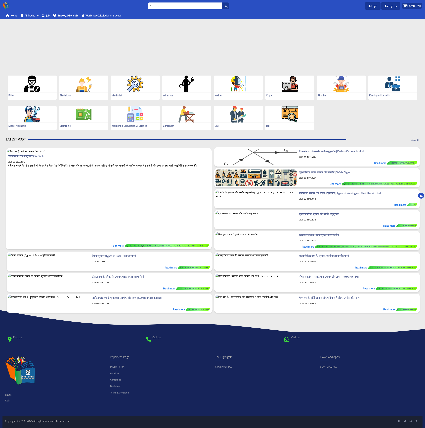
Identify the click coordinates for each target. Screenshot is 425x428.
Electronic (65, 126)
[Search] (225, 5)
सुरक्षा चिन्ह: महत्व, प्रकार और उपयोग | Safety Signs (324, 172)
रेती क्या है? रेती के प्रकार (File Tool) (25, 156)
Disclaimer (115, 386)
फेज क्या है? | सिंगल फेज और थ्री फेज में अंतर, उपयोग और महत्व (329, 298)
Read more (118, 246)
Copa (269, 95)
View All (415, 140)
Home (14, 15)
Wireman (168, 95)
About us (114, 373)
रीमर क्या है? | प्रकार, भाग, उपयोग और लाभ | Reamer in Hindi (329, 277)
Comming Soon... (223, 366)
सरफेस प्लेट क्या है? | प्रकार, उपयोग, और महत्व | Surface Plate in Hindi (127, 298)
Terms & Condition (119, 392)
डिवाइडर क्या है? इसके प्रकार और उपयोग (319, 235)
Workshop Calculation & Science (129, 126)
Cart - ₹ (414, 6)
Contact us (115, 379)
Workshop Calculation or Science (103, 15)
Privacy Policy (117, 366)
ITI (126, 246)
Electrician (65, 95)
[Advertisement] (99, 42)
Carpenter (168, 126)
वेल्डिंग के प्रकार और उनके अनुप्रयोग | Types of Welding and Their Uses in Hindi (340, 193)
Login (374, 6)
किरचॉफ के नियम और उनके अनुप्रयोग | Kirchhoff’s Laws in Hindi (331, 151)
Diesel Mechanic (17, 126)
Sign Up (392, 6)
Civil (217, 126)
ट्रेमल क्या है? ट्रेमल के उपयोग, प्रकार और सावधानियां (118, 277)
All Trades (30, 15)
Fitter (11, 95)
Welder (218, 95)
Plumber (322, 95)
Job (48, 15)
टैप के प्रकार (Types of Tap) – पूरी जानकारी (114, 256)
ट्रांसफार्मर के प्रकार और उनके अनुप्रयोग (319, 214)
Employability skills (68, 15)
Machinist (117, 95)
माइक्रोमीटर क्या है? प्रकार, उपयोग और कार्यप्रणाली (324, 256)
